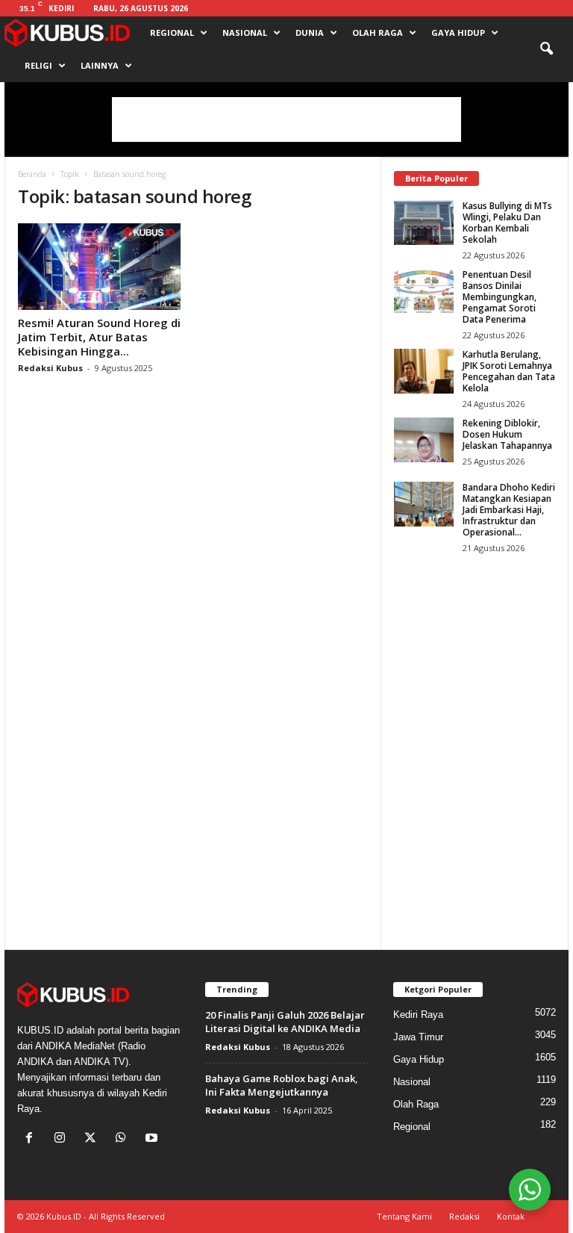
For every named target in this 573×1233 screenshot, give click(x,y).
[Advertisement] (286, 119)
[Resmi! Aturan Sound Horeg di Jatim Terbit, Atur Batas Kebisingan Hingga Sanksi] (99, 266)
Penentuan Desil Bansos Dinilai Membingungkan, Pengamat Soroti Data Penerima (499, 297)
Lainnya (100, 65)
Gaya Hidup (458, 32)
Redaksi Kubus (50, 367)
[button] (546, 49)
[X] (93, 1139)
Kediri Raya (418, 1014)
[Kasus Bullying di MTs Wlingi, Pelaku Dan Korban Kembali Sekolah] (424, 222)
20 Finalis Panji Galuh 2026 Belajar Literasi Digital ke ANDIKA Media (285, 1021)
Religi (38, 65)
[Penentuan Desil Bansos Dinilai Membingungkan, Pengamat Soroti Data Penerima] (424, 291)
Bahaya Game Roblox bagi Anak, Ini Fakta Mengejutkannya (281, 1085)
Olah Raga (377, 32)
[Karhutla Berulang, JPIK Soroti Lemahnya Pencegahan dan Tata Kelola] (424, 371)
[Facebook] (32, 1139)
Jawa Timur (418, 1037)
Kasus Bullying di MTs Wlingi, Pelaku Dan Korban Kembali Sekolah (507, 222)
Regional (172, 32)
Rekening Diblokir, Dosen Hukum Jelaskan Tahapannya (507, 434)
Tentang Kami (404, 1216)
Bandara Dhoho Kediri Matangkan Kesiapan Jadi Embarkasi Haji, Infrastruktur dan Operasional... (509, 509)
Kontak (511, 1216)
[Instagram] (63, 1139)
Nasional (244, 32)
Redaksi (464, 1216)
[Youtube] (153, 1139)
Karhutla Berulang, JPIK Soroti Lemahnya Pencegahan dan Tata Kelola (509, 371)
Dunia (309, 32)
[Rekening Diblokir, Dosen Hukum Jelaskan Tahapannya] (424, 439)
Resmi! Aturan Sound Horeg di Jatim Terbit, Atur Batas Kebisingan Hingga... (99, 336)
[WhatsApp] (124, 1139)
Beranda (32, 174)
